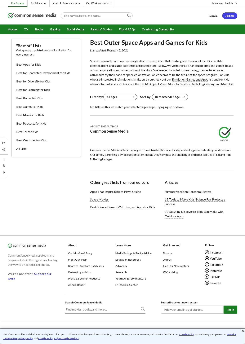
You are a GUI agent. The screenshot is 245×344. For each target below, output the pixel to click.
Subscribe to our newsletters (179, 302)
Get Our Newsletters (176, 265)
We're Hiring (170, 272)
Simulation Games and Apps (190, 79)
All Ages (112, 97)
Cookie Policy (186, 334)
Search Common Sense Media (83, 302)
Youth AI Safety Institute (66, 3)
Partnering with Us (79, 272)
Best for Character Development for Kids (43, 73)
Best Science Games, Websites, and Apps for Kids (122, 207)
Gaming (55, 29)
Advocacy (121, 265)
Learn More (123, 245)
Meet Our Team (77, 259)
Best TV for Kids (27, 132)
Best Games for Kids (29, 106)
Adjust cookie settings (66, 338)
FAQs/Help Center (126, 284)
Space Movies (99, 199)
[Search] (142, 310)
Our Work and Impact (98, 3)
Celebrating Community (158, 29)
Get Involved (171, 245)
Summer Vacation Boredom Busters (188, 191)
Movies (12, 29)
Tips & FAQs (127, 29)
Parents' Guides (101, 29)
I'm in (230, 309)
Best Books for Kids (29, 98)
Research (121, 272)
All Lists (21, 148)
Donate (167, 253)
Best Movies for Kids (30, 115)
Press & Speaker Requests (84, 278)
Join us (229, 15)
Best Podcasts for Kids (31, 123)
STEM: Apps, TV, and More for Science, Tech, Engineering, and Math (184, 84)
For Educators (38, 3)
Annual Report (77, 284)
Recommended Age (167, 97)
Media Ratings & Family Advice (133, 253)
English (229, 3)
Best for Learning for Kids (33, 89)
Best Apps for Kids (28, 64)
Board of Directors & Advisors (86, 265)
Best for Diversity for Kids (33, 81)
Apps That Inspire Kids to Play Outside (115, 191)
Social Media (75, 29)
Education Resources (128, 259)
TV (26, 29)
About (72, 245)
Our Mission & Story (80, 253)
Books (39, 29)
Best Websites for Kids (31, 140)
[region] (122, 336)
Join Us (167, 259)
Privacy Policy (25, 338)
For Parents (17, 3)
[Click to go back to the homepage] (32, 16)
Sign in (213, 15)
